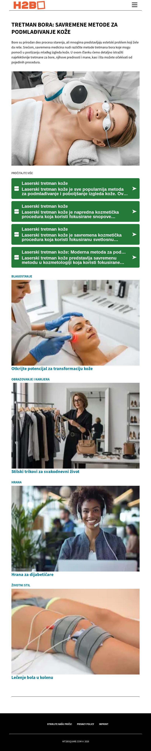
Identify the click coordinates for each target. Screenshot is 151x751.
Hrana (16, 482)
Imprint (103, 724)
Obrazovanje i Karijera (30, 379)
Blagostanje (21, 276)
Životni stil (20, 585)
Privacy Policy (85, 724)
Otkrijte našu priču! (59, 724)
